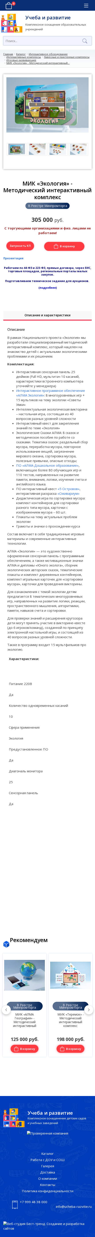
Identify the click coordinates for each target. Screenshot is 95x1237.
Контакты (47, 1184)
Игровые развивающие (21, 60)
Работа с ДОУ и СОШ (47, 1159)
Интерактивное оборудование (48, 54)
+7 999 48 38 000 (33, 1202)
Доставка (47, 1172)
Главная (8, 54)
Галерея (47, 1166)
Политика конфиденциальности (47, 1191)
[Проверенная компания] (47, 1133)
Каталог (21, 54)
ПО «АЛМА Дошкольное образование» (47, 465)
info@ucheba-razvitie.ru (74, 1206)
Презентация (13, 258)
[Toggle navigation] (86, 6)
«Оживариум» (68, 493)
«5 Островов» (69, 489)
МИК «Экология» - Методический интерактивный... (38, 63)
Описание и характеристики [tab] (47, 315)
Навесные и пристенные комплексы (66, 57)
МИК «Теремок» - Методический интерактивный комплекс (70, 1020)
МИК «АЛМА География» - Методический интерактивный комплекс (24, 1021)
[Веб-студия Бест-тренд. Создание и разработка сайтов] (47, 1226)
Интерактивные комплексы (23, 57)
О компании (47, 1178)
